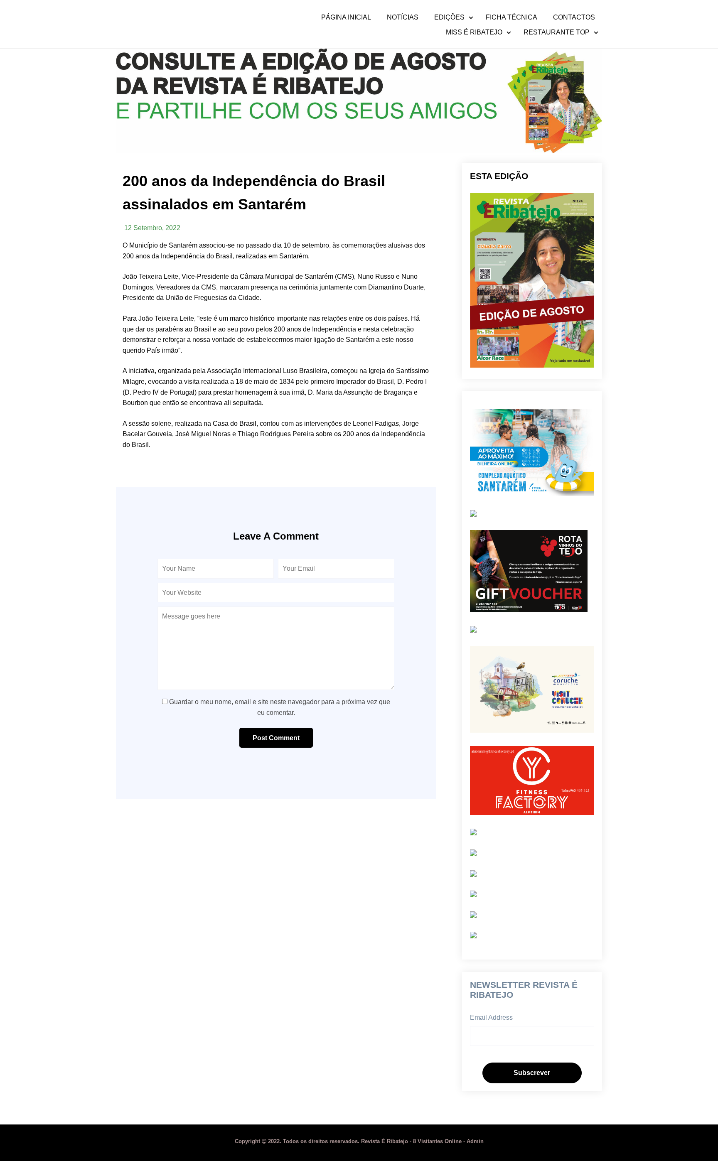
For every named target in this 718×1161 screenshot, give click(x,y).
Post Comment (276, 737)
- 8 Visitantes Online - (351, 1141)
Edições (449, 17)
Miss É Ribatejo (474, 32)
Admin (475, 1141)
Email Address (491, 1017)
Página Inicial (346, 17)
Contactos (574, 17)
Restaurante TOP (557, 32)
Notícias (402, 17)
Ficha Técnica (511, 17)
